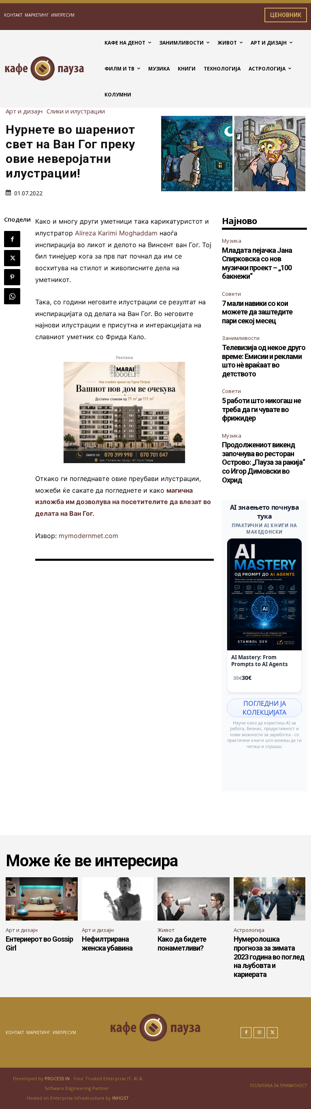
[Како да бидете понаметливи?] (194, 899)
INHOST (120, 1098)
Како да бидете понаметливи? (182, 943)
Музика (231, 240)
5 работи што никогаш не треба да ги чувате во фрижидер (261, 409)
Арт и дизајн (24, 111)
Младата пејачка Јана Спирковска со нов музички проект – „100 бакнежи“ (257, 263)
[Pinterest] (12, 277)
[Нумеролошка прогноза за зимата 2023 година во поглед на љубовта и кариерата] (270, 899)
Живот (166, 930)
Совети (231, 293)
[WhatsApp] (12, 296)
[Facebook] (12, 239)
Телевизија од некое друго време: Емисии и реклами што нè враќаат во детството (263, 360)
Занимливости (241, 338)
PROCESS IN (58, 1078)
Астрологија (249, 930)
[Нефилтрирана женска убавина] (118, 899)
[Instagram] (259, 1032)
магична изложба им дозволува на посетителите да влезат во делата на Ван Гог (123, 502)
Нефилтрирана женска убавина (107, 943)
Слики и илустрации (76, 111)
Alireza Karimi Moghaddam (116, 233)
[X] (12, 258)
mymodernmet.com (88, 536)
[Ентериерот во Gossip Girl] (42, 899)
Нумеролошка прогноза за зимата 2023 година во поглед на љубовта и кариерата (269, 956)
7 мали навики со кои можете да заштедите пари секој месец (257, 312)
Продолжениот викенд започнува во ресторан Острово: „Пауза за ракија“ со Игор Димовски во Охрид (263, 462)
